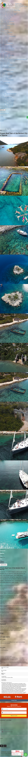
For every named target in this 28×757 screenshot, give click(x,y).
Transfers (2, 96)
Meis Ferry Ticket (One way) (6, 47)
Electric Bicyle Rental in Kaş (6, 89)
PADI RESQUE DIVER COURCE (6, 79)
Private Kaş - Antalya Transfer (6, 104)
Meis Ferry (2, 44)
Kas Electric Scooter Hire (5, 88)
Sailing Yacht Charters (5, 62)
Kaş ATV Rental (3, 92)
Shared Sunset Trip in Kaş (5, 17)
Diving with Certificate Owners (6, 71)
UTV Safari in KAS (4, 41)
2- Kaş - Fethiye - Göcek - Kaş (6, 55)
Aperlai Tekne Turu (22, 735)
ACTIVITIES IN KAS (4, 30)
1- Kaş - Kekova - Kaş (5, 54)
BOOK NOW (3, 564)
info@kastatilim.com (8, 731)
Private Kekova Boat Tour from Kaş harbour (9, 9)
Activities (2, 29)
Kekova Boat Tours (19, 5)
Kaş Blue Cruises (3, 52)
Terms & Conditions (4, 756)
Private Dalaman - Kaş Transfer (7, 103)
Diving (1, 69)
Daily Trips (8, 129)
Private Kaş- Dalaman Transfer (7, 101)
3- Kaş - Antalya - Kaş (5, 56)
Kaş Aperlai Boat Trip (4, 22)
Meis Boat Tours (3, 25)
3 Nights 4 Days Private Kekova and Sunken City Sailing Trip (13, 59)
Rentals (1, 81)
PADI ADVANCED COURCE (6, 77)
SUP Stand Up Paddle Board (6, 43)
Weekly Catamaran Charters (6, 64)
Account (2, 120)
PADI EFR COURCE (4, 78)
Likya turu (12, 737)
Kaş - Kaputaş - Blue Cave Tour (7, 21)
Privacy (11, 756)
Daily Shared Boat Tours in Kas (7, 11)
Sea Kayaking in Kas (4, 37)
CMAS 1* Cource (3, 73)
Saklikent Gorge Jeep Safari (6, 32)
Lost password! (3, 119)
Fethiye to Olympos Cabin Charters (7, 67)
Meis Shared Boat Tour (5, 28)
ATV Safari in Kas (4, 40)
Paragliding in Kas (4, 33)
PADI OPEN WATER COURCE (6, 75)
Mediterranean (14, 129)
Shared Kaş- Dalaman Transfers (7, 98)
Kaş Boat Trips (18, 3)
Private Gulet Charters (5, 63)
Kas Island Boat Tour (4, 20)
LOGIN (1, 116)
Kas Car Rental (3, 84)
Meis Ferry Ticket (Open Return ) (7, 49)
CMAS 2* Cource (3, 74)
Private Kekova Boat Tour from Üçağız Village (10, 10)
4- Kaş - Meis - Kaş (4, 58)
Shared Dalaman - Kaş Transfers (7, 100)
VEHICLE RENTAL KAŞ (5, 82)
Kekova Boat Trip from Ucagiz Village (8, 14)
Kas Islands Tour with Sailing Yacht (7, 60)
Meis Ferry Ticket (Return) (5, 45)
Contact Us (2, 108)
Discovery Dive (3, 70)
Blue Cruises (2, 51)
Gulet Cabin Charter (4, 66)
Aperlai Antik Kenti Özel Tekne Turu (9, 735)
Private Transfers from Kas (6, 107)
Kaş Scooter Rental (4, 85)
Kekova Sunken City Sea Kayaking (7, 36)
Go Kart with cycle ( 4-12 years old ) (8, 94)
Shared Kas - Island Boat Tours (7, 15)
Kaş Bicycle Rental (4, 86)
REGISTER (2, 118)
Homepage (2, 129)
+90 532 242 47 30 (4, 113)
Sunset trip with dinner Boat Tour (7, 24)
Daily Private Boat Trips (5, 18)
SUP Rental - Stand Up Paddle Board (8, 93)
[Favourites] (27, 117)
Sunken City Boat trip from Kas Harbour (9, 13)
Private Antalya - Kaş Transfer (6, 105)
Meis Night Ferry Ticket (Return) (7, 48)
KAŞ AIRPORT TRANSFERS (6, 97)
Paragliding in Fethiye (5, 35)
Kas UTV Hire (3, 90)
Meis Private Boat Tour (5, 26)
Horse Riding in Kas (4, 39)
